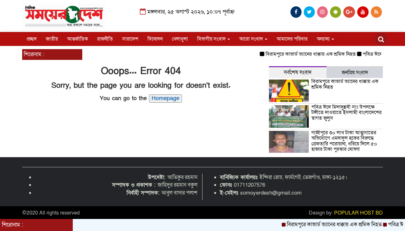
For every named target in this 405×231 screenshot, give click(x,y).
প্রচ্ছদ (32, 38)
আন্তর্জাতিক (77, 38)
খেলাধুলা (180, 38)
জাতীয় (52, 38)
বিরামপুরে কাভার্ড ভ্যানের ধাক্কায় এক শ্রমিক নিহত (308, 54)
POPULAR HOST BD (358, 212)
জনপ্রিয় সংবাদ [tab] (355, 72)
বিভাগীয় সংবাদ (212, 38)
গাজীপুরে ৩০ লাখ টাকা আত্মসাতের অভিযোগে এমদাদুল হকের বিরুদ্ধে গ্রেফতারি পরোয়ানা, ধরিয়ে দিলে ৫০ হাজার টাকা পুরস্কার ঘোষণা (344, 141)
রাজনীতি (105, 38)
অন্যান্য (324, 38)
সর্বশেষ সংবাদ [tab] (298, 72)
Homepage (165, 98)
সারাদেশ (130, 38)
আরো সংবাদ (251, 38)
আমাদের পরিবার (292, 38)
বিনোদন (155, 38)
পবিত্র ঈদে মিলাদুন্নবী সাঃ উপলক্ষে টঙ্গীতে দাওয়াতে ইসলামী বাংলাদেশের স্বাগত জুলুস (346, 113)
